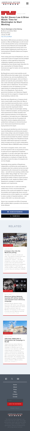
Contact (15, 394)
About (15, 387)
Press (15, 389)
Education (5, 12)
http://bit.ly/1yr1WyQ (6, 36)
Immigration (11, 13)
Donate (15, 397)
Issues (15, 384)
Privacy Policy (15, 408)
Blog (15, 392)
